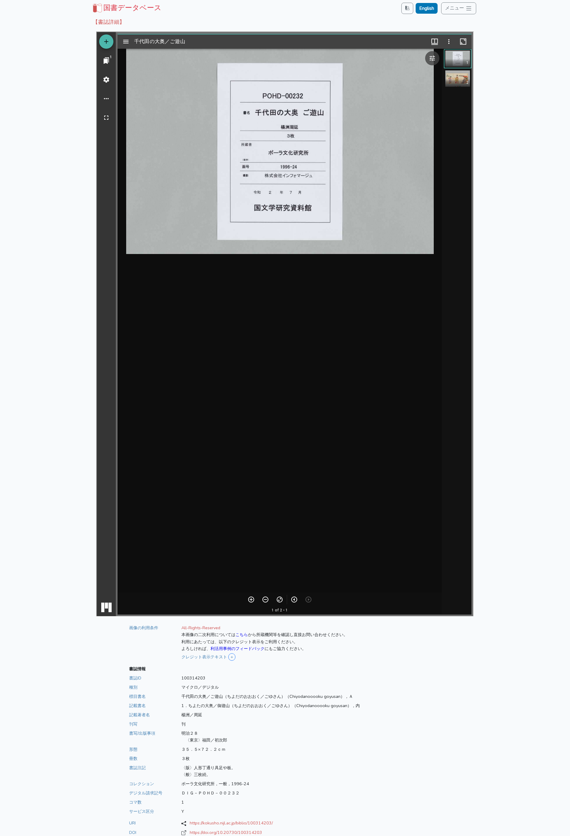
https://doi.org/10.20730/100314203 (226, 832)
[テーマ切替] (407, 8)
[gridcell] (126, 7)
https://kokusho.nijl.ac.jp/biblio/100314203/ (231, 823)
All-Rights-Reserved (200, 628)
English (426, 8)
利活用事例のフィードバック (237, 649)
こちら (241, 635)
